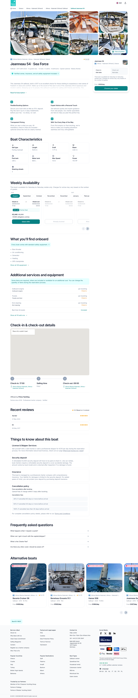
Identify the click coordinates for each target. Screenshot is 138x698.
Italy (11, 664)
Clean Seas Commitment (17, 638)
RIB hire (72, 670)
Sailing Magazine (15, 641)
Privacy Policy (123, 658)
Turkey (12, 667)
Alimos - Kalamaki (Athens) (34, 8)
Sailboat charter (75, 658)
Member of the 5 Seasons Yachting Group (23, 684)
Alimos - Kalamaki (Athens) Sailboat (57, 8)
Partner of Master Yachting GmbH (20, 690)
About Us (13, 633)
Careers (12, 644)
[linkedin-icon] (114, 633)
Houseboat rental (75, 664)
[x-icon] (105, 633)
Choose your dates (111, 88)
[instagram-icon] (109, 633)
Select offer (26, 222)
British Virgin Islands (16, 670)
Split (41, 658)
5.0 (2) (87, 59)
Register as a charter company (19, 647)
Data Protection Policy (47, 638)
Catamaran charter (75, 667)
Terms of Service (45, 641)
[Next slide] (126, 612)
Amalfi (42, 664)
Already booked (58, 221)
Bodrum (42, 667)
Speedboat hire (74, 661)
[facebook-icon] (100, 633)
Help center (73, 633)
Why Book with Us (16, 636)
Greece (21, 8)
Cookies (42, 636)
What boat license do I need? (73, 451)
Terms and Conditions (62, 514)
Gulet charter (74, 676)
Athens (42, 673)
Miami (42, 670)
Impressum (43, 644)
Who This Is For (15, 650)
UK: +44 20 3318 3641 (77, 638)
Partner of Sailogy (15, 687)
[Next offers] (87, 228)
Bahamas (13, 673)
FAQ (41, 633)
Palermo (42, 661)
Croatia (12, 661)
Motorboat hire (74, 673)
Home (14, 8)
